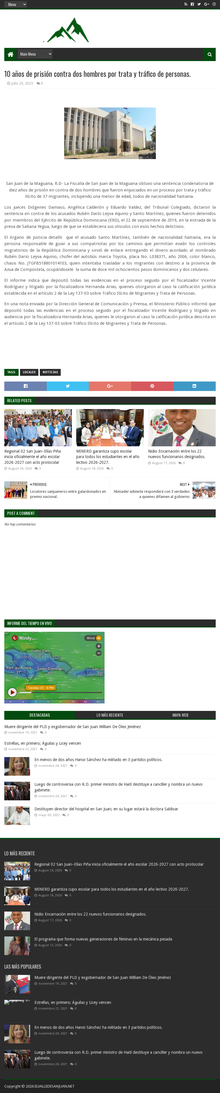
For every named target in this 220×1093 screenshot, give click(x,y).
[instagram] (213, 4)
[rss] (185, 4)
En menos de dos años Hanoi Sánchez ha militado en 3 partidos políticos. (98, 759)
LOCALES (29, 372)
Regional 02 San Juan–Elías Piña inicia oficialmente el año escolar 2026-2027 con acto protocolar (32, 457)
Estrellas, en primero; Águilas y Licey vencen (42, 743)
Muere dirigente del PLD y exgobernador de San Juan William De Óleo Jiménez (72, 726)
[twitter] (199, 4)
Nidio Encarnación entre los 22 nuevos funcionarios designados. (176, 454)
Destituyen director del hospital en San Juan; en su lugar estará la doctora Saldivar (106, 809)
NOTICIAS (50, 372)
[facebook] (192, 4)
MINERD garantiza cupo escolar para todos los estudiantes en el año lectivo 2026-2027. (108, 457)
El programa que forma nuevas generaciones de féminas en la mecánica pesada (103, 939)
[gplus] (206, 4)
